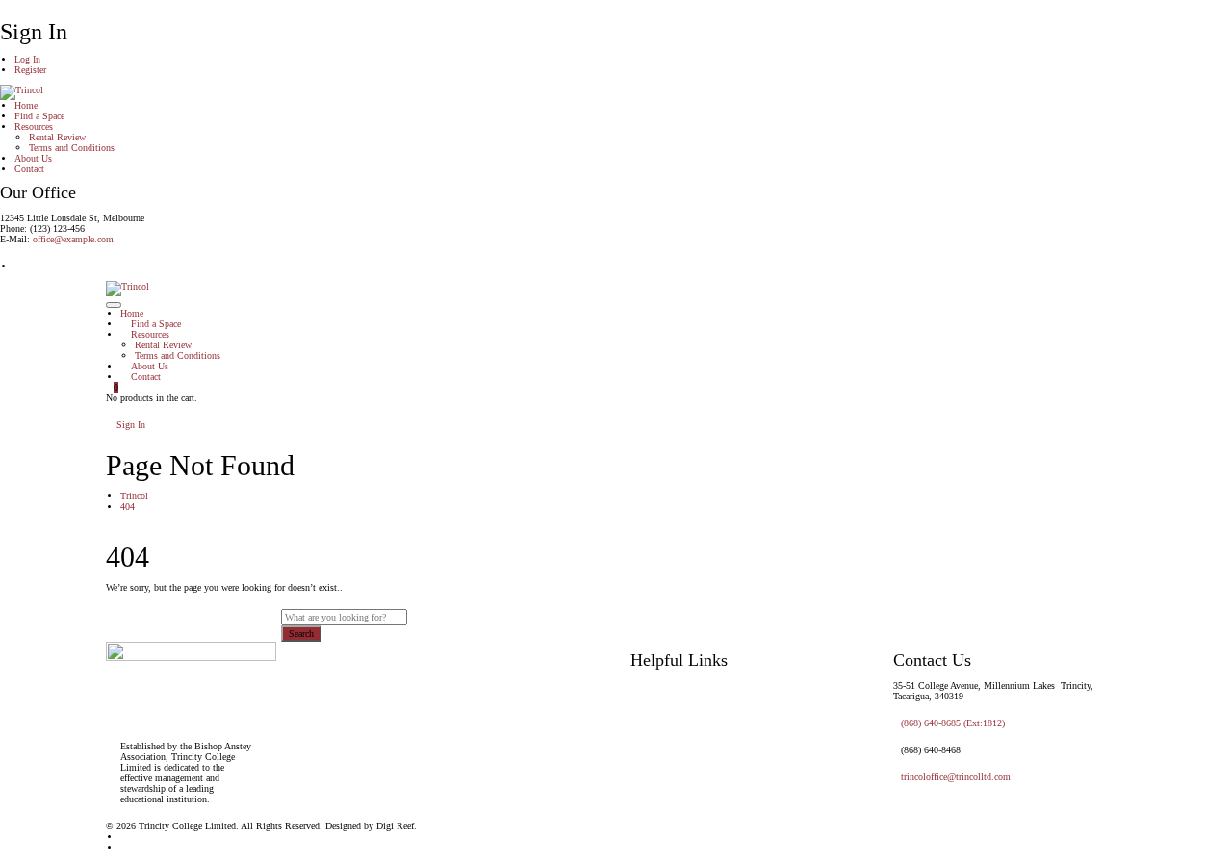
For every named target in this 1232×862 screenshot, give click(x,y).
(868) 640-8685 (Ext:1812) (953, 723)
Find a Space (39, 116)
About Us (33, 158)
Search (301, 633)
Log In (27, 59)
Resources (33, 126)
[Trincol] (21, 92)
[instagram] (18, 266)
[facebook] (124, 847)
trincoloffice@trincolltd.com (956, 777)
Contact (29, 169)
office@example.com (73, 239)
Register (30, 69)
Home (26, 105)
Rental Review (57, 137)
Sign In (129, 424)
